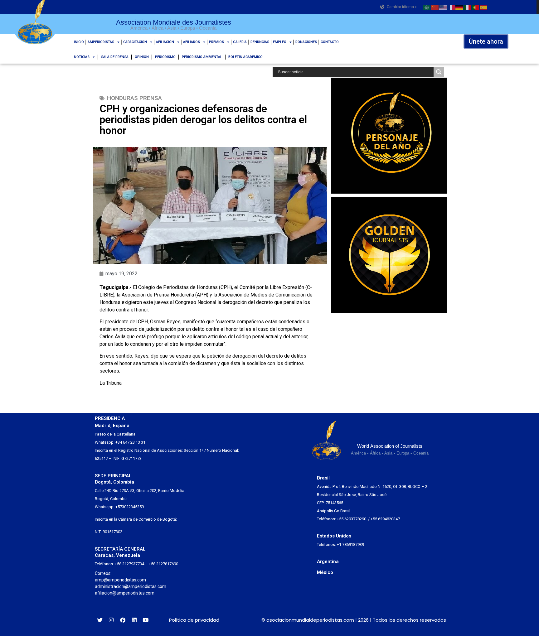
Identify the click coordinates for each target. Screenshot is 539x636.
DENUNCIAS (259, 42)
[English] (443, 7)
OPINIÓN (142, 57)
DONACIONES (306, 42)
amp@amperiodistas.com (120, 579)
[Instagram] (111, 620)
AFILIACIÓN (165, 42)
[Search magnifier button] (439, 72)
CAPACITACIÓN (135, 42)
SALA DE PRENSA (115, 57)
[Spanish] (484, 7)
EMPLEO (279, 42)
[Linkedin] (134, 620)
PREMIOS (216, 42)
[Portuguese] (476, 7)
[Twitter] (100, 620)
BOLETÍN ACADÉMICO (245, 57)
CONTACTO (330, 42)
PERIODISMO (165, 57)
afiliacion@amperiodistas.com (124, 592)
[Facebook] (123, 620)
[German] (459, 7)
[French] (451, 7)
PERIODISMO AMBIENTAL (202, 57)
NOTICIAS (82, 57)
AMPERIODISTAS (101, 42)
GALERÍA (240, 42)
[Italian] (468, 7)
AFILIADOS (191, 42)
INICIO (79, 42)
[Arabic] (427, 7)
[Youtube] (145, 620)
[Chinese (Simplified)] (435, 7)
